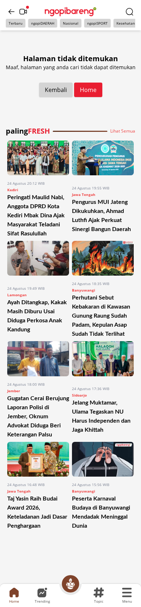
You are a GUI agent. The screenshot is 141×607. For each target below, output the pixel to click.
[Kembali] (11, 11)
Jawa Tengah (83, 194)
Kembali (56, 90)
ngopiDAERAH (42, 23)
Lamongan (17, 294)
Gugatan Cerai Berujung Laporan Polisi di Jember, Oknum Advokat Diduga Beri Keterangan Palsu (38, 416)
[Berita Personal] (70, 584)
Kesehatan (125, 23)
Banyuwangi (83, 290)
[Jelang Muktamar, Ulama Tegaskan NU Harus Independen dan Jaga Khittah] (103, 361)
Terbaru (15, 23)
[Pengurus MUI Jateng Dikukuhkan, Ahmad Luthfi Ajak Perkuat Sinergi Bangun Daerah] (103, 160)
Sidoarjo (79, 395)
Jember (13, 390)
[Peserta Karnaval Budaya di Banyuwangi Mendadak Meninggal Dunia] (103, 459)
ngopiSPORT (97, 23)
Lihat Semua (122, 131)
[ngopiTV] (23, 11)
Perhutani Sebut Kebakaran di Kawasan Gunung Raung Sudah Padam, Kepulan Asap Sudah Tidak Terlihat (101, 316)
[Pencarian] (129, 11)
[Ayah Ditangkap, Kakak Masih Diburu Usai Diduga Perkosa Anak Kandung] (38, 260)
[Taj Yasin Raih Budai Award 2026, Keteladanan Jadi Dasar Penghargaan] (38, 459)
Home (88, 90)
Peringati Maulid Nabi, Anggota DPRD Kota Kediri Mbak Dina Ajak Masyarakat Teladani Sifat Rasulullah (36, 215)
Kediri (12, 189)
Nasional (70, 23)
